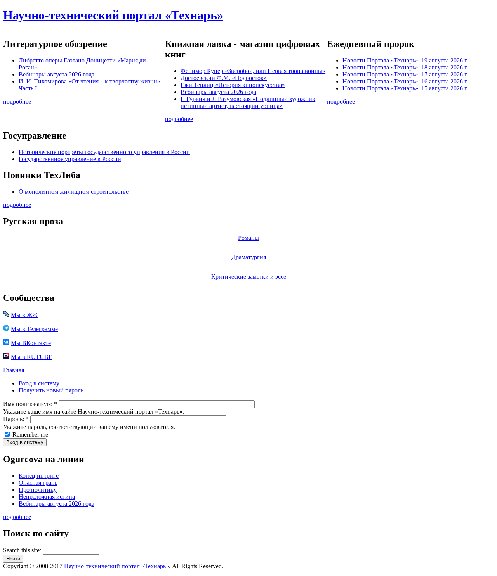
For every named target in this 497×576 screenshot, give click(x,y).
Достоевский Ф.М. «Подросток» (224, 78)
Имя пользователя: (30, 404)
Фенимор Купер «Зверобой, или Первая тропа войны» (253, 71)
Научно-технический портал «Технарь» (113, 15)
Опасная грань (38, 482)
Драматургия (248, 257)
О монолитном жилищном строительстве (74, 191)
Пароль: (16, 419)
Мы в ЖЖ (24, 315)
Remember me (29, 434)
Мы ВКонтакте (31, 343)
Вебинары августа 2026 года (56, 74)
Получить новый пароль (51, 390)
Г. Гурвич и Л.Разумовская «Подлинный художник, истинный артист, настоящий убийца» (249, 102)
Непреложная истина (47, 496)
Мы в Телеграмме (34, 329)
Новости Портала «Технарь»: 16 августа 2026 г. (405, 81)
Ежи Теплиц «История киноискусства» (233, 85)
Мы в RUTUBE (31, 357)
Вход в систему (39, 383)
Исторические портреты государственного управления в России (104, 152)
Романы (248, 237)
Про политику (38, 489)
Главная (13, 370)
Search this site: (23, 550)
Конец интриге (39, 475)
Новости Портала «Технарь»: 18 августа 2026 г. (405, 67)
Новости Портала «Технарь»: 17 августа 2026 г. (405, 74)
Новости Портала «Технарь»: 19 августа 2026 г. (405, 60)
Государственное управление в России (70, 159)
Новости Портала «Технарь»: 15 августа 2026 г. (405, 88)
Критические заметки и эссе (248, 276)
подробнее (17, 101)
